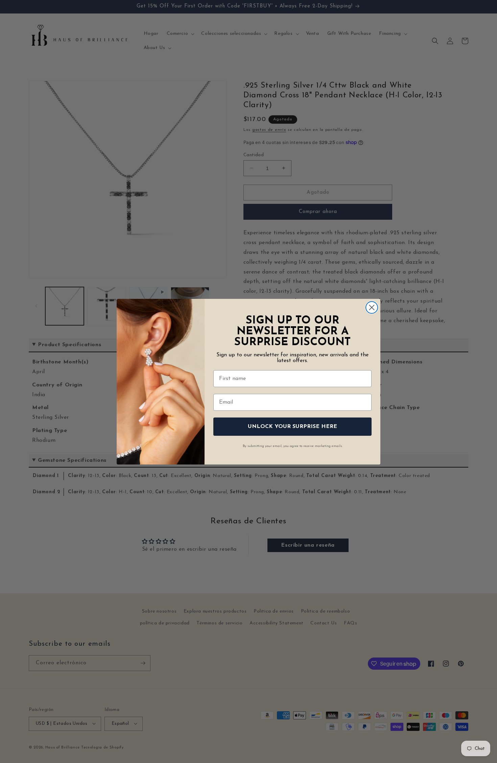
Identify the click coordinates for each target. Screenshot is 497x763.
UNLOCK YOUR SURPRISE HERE (292, 426)
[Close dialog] (372, 307)
